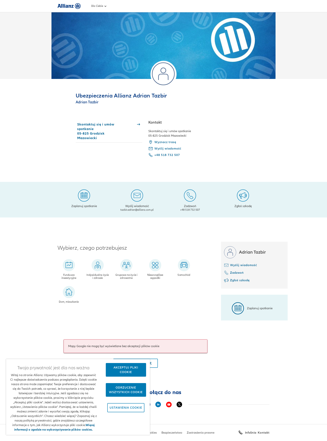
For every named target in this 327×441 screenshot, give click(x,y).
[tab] (109, 131)
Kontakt (263, 433)
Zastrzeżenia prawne (200, 433)
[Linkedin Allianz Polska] (158, 404)
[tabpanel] (208, 141)
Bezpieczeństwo (171, 433)
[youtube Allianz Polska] (169, 404)
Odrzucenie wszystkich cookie (126, 390)
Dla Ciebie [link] (97, 6)
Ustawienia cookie (126, 408)
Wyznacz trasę (165, 142)
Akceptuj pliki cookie (126, 370)
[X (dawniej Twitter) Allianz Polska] (179, 404)
